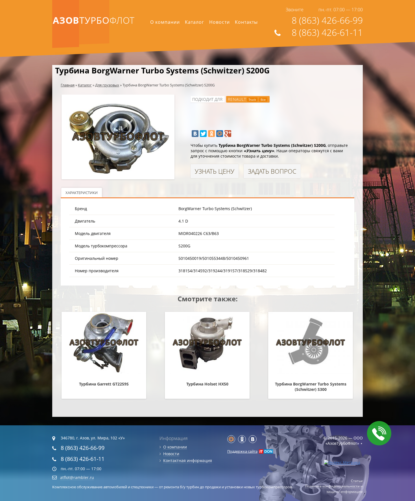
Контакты (246, 22)
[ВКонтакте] (195, 133)
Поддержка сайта (242, 451)
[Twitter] (203, 133)
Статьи (357, 480)
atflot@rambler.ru (77, 477)
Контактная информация (187, 460)
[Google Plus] (227, 133)
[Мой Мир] (219, 133)
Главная (68, 85)
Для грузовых (107, 85)
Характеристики (81, 192)
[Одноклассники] (211, 133)
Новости (219, 22)
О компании (165, 22)
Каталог (194, 22)
